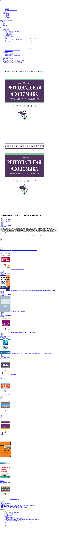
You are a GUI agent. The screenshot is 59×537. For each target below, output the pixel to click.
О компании (7, 4)
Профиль (4, 23)
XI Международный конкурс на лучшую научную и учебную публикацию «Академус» (22, 38)
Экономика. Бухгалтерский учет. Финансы (8, 252)
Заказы (4, 24)
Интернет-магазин (6, 29)
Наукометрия (7, 35)
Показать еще (7, 523)
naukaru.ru (7, 16)
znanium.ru (7, 14)
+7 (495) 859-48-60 (4, 21)
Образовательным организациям (9, 42)
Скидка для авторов (9, 40)
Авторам (4, 30)
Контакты (7, 9)
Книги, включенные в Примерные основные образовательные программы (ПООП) (21, 529)
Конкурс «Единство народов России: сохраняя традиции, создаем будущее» (20, 41)
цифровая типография (11, 506)
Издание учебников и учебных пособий (13, 31)
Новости (6, 3)
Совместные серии (9, 46)
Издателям (5, 49)
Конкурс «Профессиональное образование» (13, 37)
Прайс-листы (5, 52)
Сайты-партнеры (6, 13)
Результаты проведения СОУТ (11, 10)
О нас (4, 2)
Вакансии (7, 8)
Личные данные (6, 25)
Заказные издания (8, 34)
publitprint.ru (7, 17)
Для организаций (8, 54)
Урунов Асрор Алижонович (6, 219)
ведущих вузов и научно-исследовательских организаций (13, 507)
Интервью (5, 12)
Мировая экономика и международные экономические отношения (13, 250)
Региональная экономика (32, 250)
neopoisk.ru (7, 15)
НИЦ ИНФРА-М (3, 248)
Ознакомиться (3, 226)
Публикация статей (9, 33)
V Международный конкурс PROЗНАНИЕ (13, 39)
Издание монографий (9, 32)
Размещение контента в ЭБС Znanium (12, 50)
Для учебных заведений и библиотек (12, 53)
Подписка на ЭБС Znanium (10, 45)
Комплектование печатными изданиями (13, 43)
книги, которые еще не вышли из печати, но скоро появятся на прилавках (17, 505)
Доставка (4, 11)
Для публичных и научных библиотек (12, 55)
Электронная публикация (10, 36)
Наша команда (8, 7)
